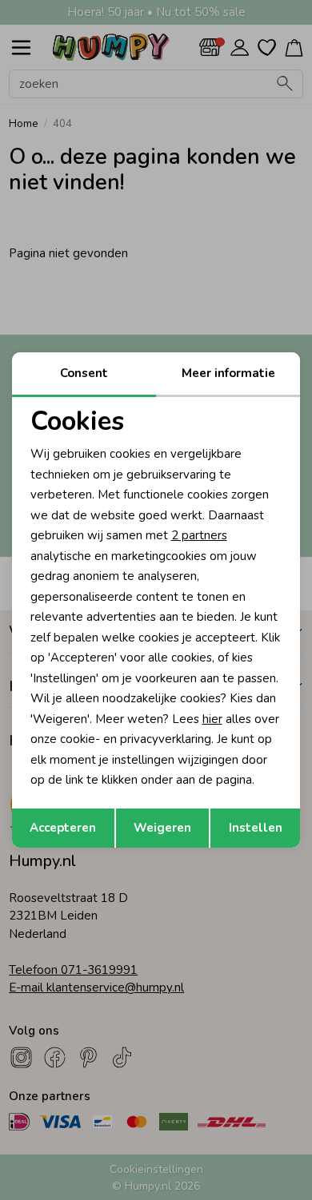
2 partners (199, 535)
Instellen (255, 828)
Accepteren (63, 828)
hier (212, 719)
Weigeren (162, 828)
